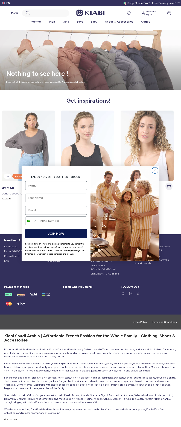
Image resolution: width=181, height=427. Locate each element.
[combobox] (31, 221)
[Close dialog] (155, 170)
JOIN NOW (56, 234)
